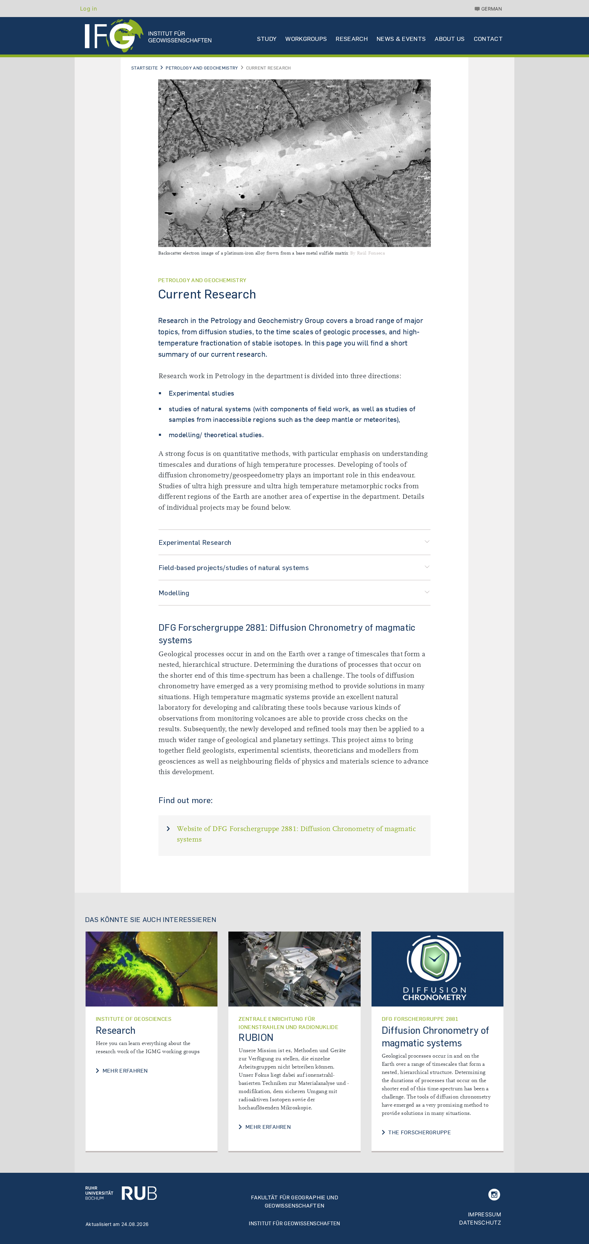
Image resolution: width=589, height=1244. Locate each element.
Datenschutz (480, 1222)
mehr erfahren (124, 1070)
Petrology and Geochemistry (202, 68)
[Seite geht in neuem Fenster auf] (294, 969)
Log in (88, 8)
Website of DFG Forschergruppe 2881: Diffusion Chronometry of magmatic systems (296, 834)
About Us (450, 38)
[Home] (148, 36)
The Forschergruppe (419, 1132)
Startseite (144, 68)
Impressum (484, 1214)
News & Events (401, 38)
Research (352, 38)
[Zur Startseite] (121, 1192)
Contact (488, 38)
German (491, 9)
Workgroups (306, 38)
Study (267, 38)
